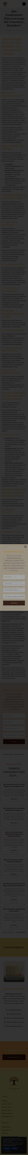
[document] (14, 577)
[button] (25, 547)
